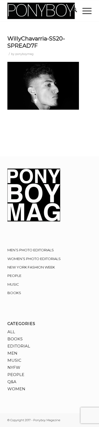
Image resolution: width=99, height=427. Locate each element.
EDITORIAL (18, 346)
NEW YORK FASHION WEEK (31, 267)
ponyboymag (24, 54)
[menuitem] (72, 10)
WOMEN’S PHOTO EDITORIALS (34, 259)
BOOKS (14, 293)
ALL (11, 331)
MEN (12, 353)
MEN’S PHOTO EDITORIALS (30, 250)
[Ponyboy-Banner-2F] (41, 10)
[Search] (72, 10)
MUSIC (13, 284)
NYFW (13, 367)
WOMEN (16, 388)
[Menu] (84, 10)
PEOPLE (14, 275)
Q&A (11, 381)
